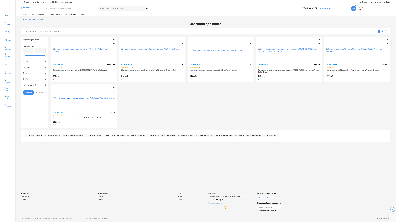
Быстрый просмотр (83, 50)
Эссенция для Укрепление (204, 135)
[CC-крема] (6, 97)
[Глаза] (6, 40)
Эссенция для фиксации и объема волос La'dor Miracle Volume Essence (213, 70)
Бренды (23, 14)
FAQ (65, 14)
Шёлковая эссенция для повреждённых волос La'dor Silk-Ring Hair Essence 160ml (148, 70)
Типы (25, 73)
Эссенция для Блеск (271, 135)
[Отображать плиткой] (379, 31)
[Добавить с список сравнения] (114, 39)
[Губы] (6, 31)
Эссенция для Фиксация (34, 135)
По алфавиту (44, 31)
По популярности (30, 31)
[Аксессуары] (6, 105)
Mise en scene (111, 64)
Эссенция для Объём (94, 135)
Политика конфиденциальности (266, 210)
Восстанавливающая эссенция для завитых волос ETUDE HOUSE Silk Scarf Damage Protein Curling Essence (288, 71)
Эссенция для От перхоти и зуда (73, 135)
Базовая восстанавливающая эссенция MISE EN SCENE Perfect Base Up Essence (80, 70)
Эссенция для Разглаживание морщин (248, 135)
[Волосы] (6, 23)
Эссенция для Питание (185, 135)
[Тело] (6, 64)
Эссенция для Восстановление (114, 135)
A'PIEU (113, 112)
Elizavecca (385, 64)
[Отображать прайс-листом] (386, 31)
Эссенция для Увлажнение (136, 135)
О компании (40, 14)
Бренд (25, 61)
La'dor (181, 64)
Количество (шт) (29, 85)
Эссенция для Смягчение (224, 135)
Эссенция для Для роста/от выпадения (161, 135)
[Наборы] (6, 73)
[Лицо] (6, 15)
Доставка (50, 14)
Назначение (27, 67)
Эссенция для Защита (52, 135)
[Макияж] (6, 81)
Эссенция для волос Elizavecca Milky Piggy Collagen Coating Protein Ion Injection (352, 70)
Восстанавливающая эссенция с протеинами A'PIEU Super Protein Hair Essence (79, 118)
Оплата (58, 14)
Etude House (316, 64)
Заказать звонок (325, 8)
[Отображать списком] (382, 31)
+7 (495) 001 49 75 (309, 8)
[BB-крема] (6, 89)
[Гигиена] (6, 48)
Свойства (26, 79)
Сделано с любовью (383, 218)
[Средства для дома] (6, 56)
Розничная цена (29, 46)
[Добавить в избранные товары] (114, 43)
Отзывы (81, 14)
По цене (56, 31)
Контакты (72, 14)
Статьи (31, 14)
